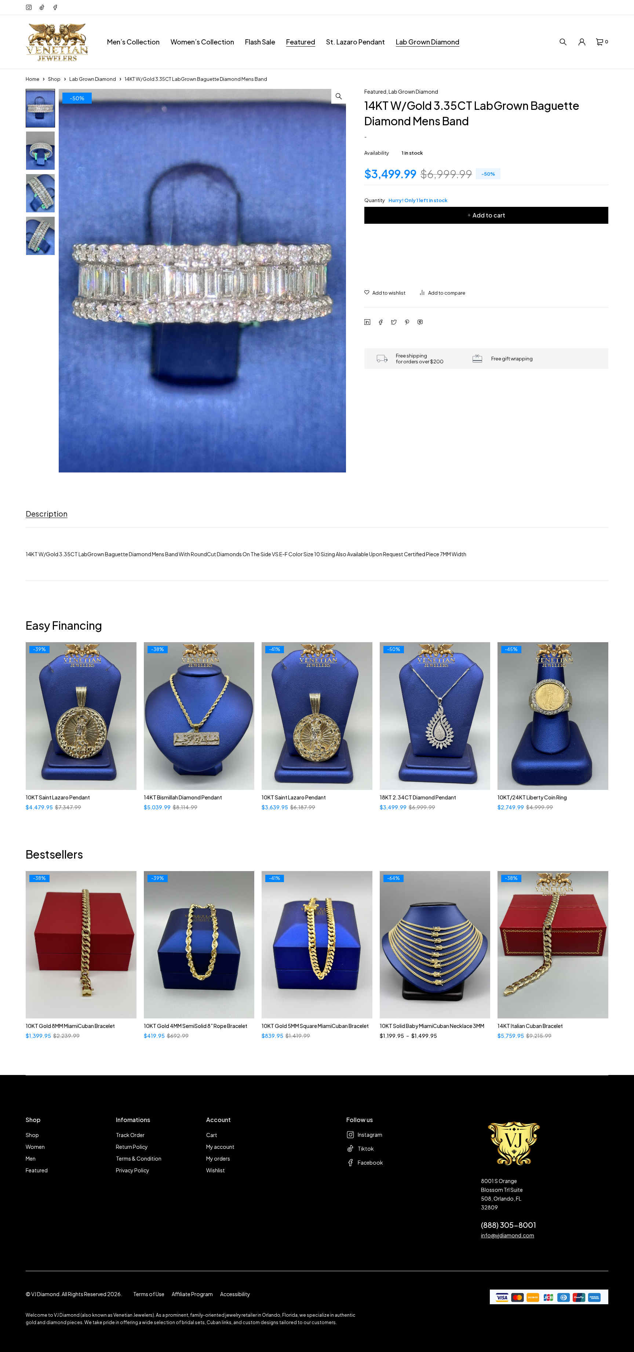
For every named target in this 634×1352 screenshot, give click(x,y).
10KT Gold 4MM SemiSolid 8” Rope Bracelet (195, 1025)
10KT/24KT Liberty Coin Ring (532, 797)
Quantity (406, 200)
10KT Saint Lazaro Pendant (58, 797)
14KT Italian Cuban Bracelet (530, 1025)
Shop (54, 79)
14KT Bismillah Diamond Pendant (183, 797)
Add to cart (489, 215)
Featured (375, 91)
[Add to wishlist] (384, 292)
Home (32, 79)
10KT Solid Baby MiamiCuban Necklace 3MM (432, 1025)
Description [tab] (47, 513)
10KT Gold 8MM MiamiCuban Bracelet (70, 1025)
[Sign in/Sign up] (582, 41)
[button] (338, 96)
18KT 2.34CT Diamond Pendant (418, 797)
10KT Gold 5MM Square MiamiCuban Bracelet (315, 1025)
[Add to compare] (442, 292)
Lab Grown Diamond (92, 79)
